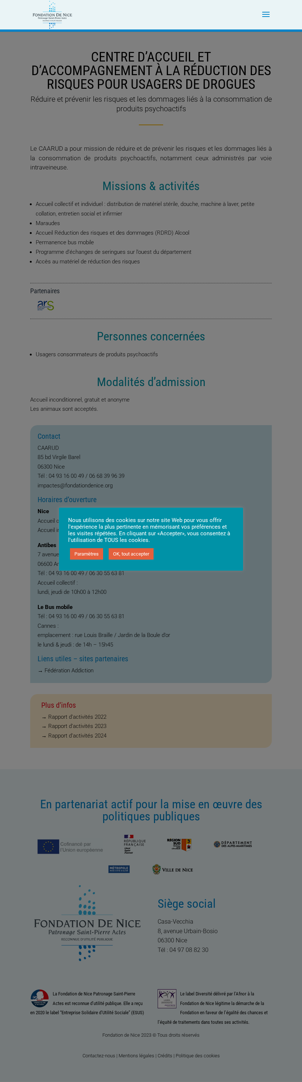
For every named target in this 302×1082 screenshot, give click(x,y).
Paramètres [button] (86, 554)
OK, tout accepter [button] (131, 554)
